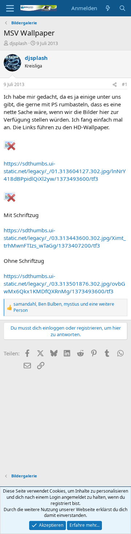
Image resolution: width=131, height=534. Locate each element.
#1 (124, 84)
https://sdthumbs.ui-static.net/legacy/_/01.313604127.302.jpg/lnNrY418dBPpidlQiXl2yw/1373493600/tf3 (65, 171)
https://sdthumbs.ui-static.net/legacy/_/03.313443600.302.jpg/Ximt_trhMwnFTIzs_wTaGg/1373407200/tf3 (65, 238)
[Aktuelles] (108, 8)
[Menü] (10, 8)
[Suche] (122, 8)
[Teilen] (114, 85)
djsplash (18, 43)
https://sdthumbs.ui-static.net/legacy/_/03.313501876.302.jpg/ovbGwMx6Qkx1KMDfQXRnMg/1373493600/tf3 (64, 283)
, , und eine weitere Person (63, 307)
